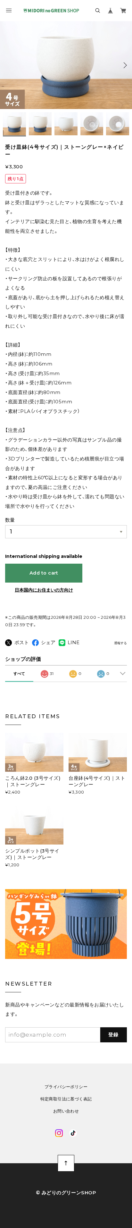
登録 (113, 1035)
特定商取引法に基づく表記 (66, 1099)
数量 (10, 520)
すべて (19, 673)
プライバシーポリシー (66, 1087)
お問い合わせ (66, 1111)
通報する (120, 643)
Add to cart (43, 573)
